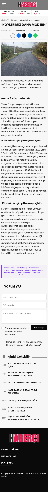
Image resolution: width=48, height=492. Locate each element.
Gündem (14, 20)
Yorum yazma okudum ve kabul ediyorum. (17, 331)
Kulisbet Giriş (9, 268)
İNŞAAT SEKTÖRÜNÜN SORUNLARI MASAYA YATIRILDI (23, 418)
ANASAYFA (5, 20)
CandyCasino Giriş (24, 272)
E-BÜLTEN (7, 463)
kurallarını (24, 328)
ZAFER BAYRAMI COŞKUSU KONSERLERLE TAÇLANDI (21, 374)
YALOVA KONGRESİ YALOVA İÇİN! (22, 365)
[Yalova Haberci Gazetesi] (27, 5)
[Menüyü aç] (4, 4)
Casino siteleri (17, 270)
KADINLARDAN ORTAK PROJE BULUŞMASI (22, 392)
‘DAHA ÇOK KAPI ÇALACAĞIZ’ (23, 400)
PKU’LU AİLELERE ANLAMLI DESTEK (24, 382)
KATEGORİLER (10, 449)
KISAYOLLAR (9, 456)
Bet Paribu (23, 275)
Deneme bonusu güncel (34, 270)
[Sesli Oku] (12, 35)
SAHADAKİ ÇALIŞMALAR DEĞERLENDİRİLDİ (20, 409)
